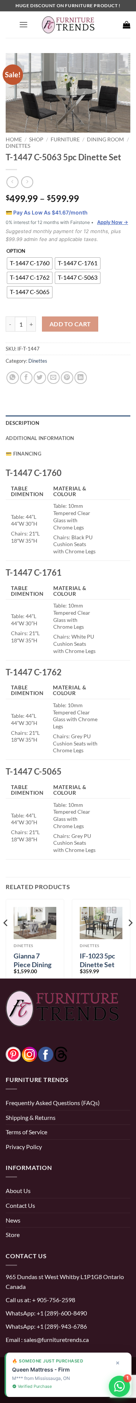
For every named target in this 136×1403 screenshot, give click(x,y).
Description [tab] (22, 423)
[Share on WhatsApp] (12, 377)
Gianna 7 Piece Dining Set (32, 965)
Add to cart (70, 324)
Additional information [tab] (40, 438)
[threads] (53, 1053)
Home (14, 139)
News (13, 1220)
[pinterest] (13, 1053)
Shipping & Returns (31, 1117)
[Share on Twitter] (40, 377)
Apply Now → (112, 222)
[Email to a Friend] (53, 377)
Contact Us (20, 1205)
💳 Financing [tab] (23, 454)
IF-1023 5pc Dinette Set (97, 960)
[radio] (29, 263)
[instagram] (29, 1053)
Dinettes (18, 145)
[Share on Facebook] (26, 377)
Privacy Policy (24, 1146)
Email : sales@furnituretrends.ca (47, 1339)
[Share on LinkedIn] (80, 377)
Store (13, 1234)
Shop (36, 139)
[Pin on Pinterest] (67, 377)
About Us (18, 1190)
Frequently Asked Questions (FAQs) (53, 1102)
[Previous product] (27, 182)
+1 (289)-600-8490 (61, 1313)
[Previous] (6, 938)
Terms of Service (26, 1131)
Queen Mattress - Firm (41, 1369)
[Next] (129, 938)
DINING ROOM (105, 139)
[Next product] (12, 182)
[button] (23, 24)
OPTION (15, 251)
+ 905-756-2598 (53, 1299)
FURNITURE (65, 139)
